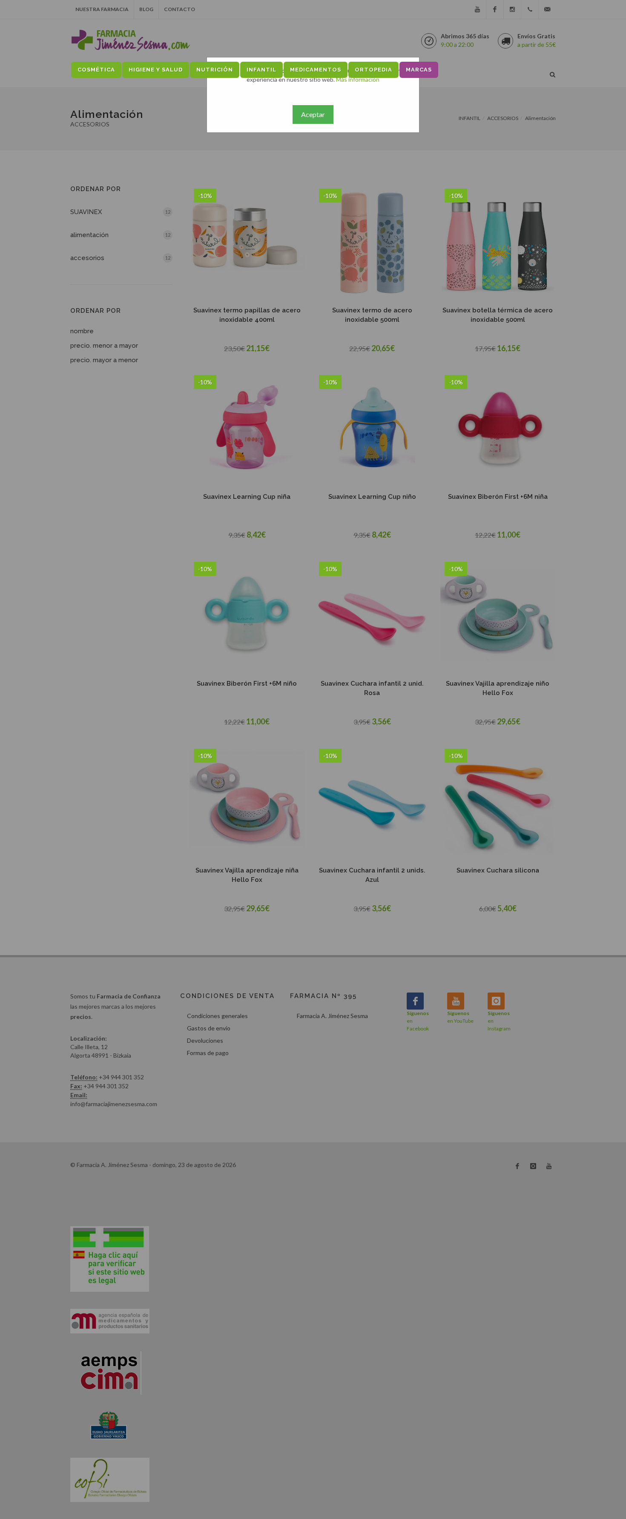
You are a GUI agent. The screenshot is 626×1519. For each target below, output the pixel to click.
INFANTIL (261, 69)
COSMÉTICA (96, 69)
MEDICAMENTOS (315, 69)
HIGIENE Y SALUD (156, 69)
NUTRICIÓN (214, 69)
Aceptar (313, 114)
